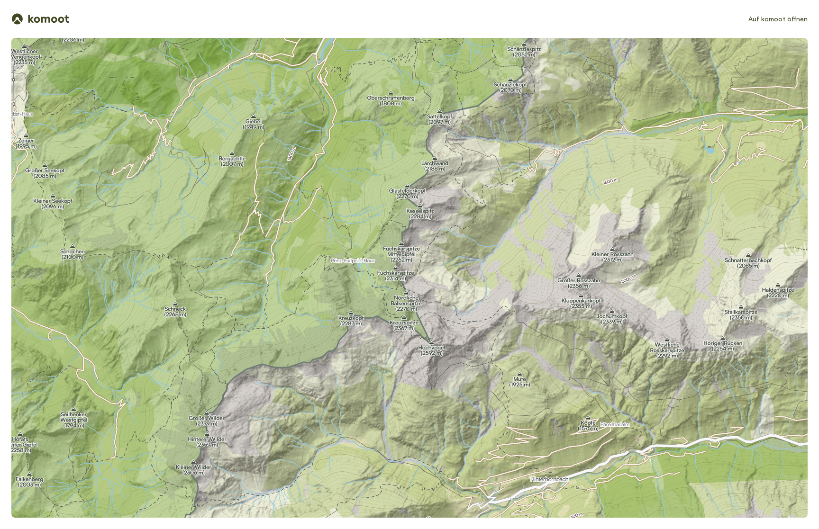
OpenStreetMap (772, 513)
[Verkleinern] (784, 122)
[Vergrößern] (784, 105)
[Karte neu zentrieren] (784, 84)
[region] (409, 278)
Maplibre (712, 513)
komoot (731, 513)
